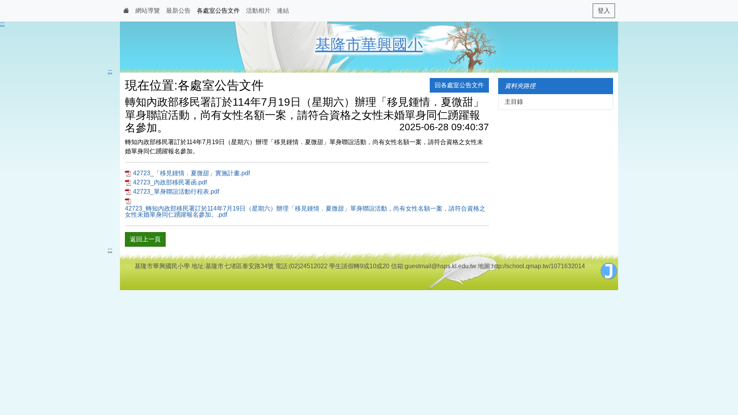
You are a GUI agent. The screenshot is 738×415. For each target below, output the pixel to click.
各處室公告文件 (218, 10)
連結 (283, 10)
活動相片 (258, 10)
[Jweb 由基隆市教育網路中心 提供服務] (609, 271)
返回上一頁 (145, 239)
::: (2, 23)
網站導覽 (147, 10)
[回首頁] (126, 10)
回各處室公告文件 (459, 85)
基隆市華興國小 (369, 44)
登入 (604, 10)
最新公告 (178, 10)
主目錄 (514, 101)
